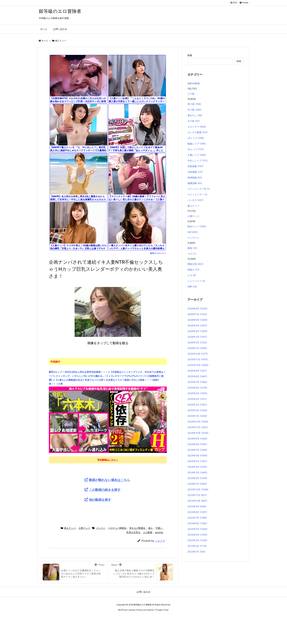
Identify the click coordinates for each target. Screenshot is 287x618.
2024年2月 (197, 478)
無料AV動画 (194, 83)
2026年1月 (197, 348)
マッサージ (193, 237)
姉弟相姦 (195, 177)
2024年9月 (197, 438)
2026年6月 (197, 319)
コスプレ (192, 253)
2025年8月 (197, 376)
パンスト (100, 528)
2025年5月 (197, 393)
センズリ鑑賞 (198, 132)
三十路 (191, 93)
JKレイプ (196, 138)
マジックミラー (197, 194)
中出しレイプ (198, 160)
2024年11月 (198, 427)
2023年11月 (197, 495)
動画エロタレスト (158, 253)
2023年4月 (197, 534)
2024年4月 (197, 466)
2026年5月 (197, 325)
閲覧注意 (195, 264)
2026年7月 (197, 314)
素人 (150, 528)
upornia (159, 532)
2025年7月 (197, 382)
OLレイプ (196, 149)
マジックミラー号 (199, 188)
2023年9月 (197, 506)
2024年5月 (197, 461)
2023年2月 (197, 546)
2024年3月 (197, 472)
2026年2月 (197, 342)
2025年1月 (197, 415)
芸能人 (193, 269)
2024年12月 (198, 421)
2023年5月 (197, 529)
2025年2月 (197, 410)
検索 (190, 55)
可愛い (158, 528)
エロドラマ (197, 126)
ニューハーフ (196, 280)
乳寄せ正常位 (133, 532)
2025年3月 (197, 404)
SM (193, 232)
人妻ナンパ (84, 528)
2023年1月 (196, 551)
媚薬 (192, 248)
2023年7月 (197, 517)
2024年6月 (197, 455)
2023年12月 (198, 489)
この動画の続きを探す (105, 490)
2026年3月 (197, 336)
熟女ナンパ (197, 226)
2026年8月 (197, 308)
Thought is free (161, 610)
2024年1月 (197, 483)
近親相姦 (195, 166)
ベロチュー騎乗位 (117, 528)
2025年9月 (197, 370)
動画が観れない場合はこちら (109, 480)
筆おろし (195, 115)
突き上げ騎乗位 (137, 528)
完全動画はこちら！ (107, 459)
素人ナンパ (60, 40)
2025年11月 (198, 359)
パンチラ (195, 200)
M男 (192, 286)
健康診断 (195, 183)
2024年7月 (197, 449)
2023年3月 (197, 540)
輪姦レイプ (197, 143)
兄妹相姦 (195, 171)
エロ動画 (147, 532)
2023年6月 (197, 523)
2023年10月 (197, 500)
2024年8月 (197, 444)
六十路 (194, 121)
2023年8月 (197, 512)
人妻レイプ (197, 154)
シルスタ (160, 540)
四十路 (194, 104)
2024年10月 (198, 432)
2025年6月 (197, 387)
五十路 (194, 109)
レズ (192, 275)
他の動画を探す (100, 500)
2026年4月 (197, 331)
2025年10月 (198, 365)
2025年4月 (197, 399)
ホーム (45, 40)
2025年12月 (198, 353)
